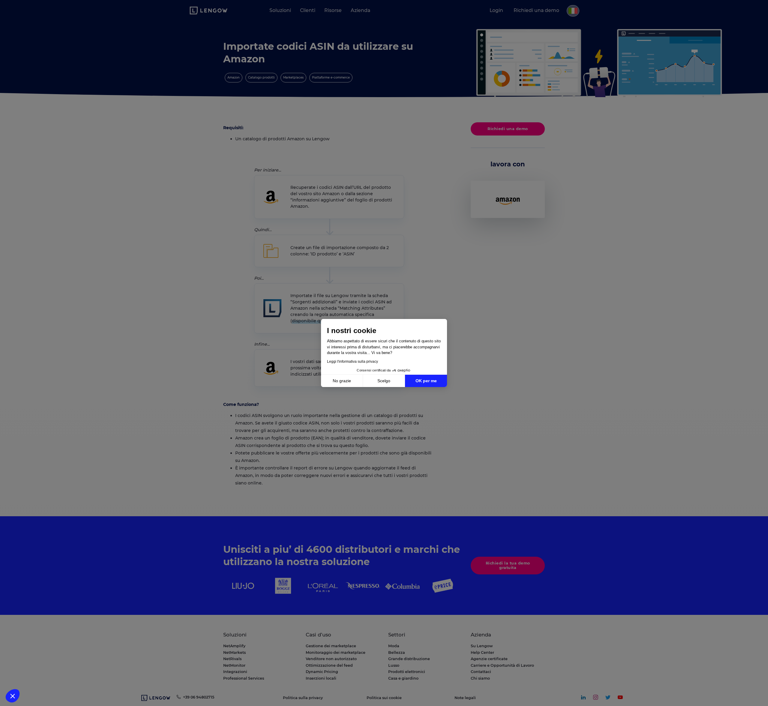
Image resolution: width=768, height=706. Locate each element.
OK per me (426, 380)
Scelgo (383, 380)
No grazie (342, 380)
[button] (12, 696)
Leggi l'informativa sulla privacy (352, 361)
